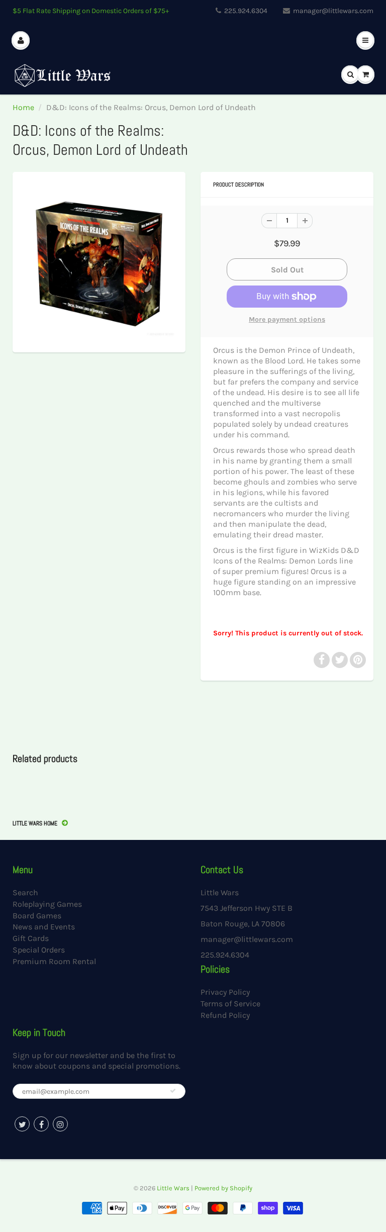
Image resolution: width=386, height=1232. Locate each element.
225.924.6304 (245, 11)
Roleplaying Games (47, 904)
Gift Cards (31, 938)
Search (25, 892)
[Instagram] (60, 1123)
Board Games (37, 915)
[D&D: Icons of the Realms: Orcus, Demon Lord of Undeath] (99, 260)
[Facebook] (41, 1123)
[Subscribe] (172, 1091)
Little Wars (173, 1188)
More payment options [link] (287, 319)
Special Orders (39, 950)
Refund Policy (225, 1015)
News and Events (44, 926)
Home (23, 107)
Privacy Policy (225, 992)
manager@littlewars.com (333, 11)
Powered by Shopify (223, 1188)
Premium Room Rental (54, 961)
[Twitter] (22, 1123)
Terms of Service (230, 1003)
